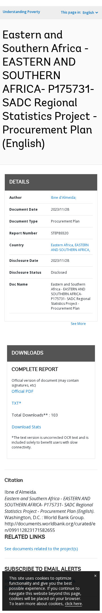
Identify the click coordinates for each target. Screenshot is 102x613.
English (88, 12)
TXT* (16, 403)
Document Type (23, 221)
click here (73, 603)
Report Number (23, 233)
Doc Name (18, 284)
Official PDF (22, 391)
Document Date (23, 209)
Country (16, 245)
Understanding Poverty (21, 11)
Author (15, 197)
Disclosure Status (25, 272)
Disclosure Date (23, 260)
